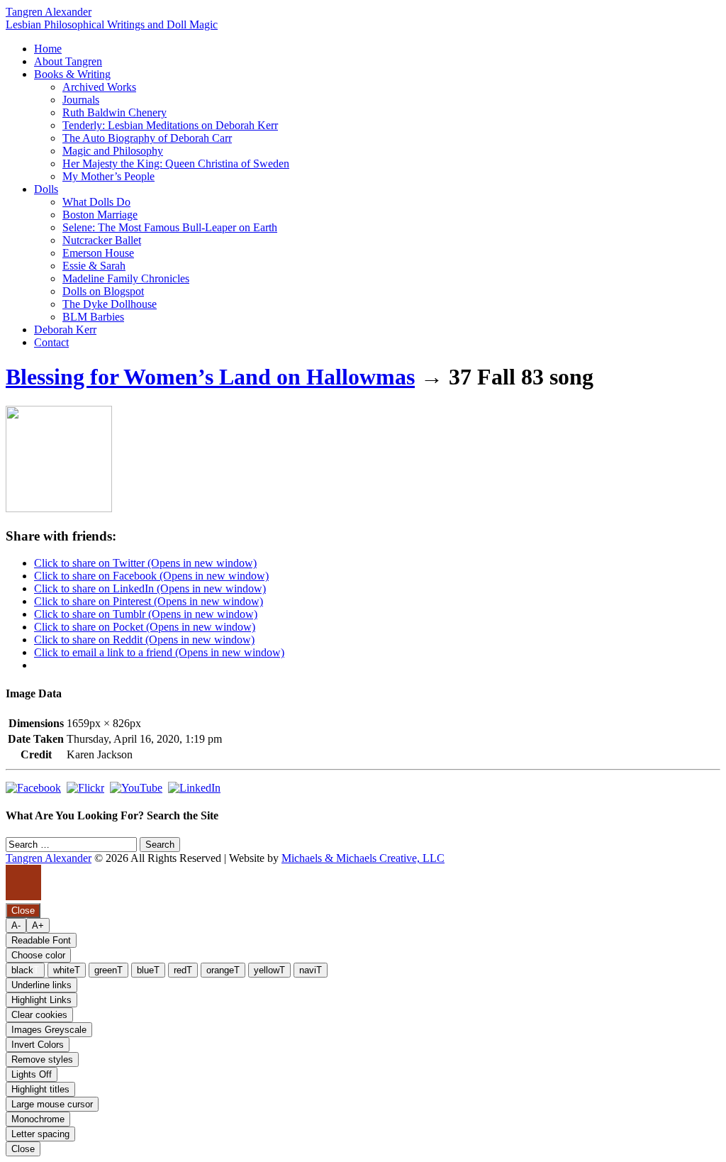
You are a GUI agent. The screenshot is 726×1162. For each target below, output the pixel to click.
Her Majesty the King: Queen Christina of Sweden (175, 163)
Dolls (46, 189)
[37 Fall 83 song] (59, 508)
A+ (38, 925)
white (66, 970)
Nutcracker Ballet (101, 240)
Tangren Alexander (48, 12)
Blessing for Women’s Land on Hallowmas (210, 376)
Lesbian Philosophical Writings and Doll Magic (112, 24)
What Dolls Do (96, 202)
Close (23, 1149)
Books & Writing (72, 74)
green (108, 970)
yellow (269, 970)
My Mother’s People (108, 176)
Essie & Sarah (93, 266)
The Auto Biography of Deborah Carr (147, 138)
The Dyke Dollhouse (109, 304)
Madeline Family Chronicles (125, 278)
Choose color (38, 955)
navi (310, 970)
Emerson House (98, 253)
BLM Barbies (93, 317)
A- (16, 925)
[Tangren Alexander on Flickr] (85, 788)
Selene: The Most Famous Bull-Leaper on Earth (169, 227)
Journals (80, 100)
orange (223, 970)
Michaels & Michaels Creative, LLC (363, 858)
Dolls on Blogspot (103, 291)
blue (148, 970)
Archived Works (99, 87)
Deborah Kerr (65, 329)
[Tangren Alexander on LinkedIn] (194, 788)
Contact (51, 342)
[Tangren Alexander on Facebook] (33, 788)
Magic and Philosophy (112, 151)
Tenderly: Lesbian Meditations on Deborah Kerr (170, 125)
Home (48, 49)
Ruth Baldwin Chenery (114, 112)
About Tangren (68, 61)
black (25, 970)
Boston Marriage (100, 215)
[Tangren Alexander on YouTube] (136, 788)
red (183, 970)
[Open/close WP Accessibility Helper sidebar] (23, 882)
